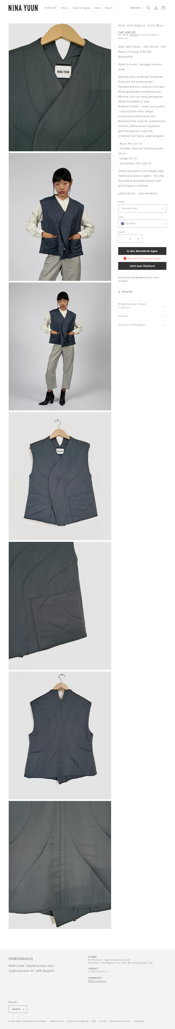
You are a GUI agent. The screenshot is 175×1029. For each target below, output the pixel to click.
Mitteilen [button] (127, 291)
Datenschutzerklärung (77, 1021)
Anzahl (121, 232)
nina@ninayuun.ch (21, 958)
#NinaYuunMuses (97, 981)
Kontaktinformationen (120, 1021)
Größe (121, 202)
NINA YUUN (22, 1021)
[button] (65, 7)
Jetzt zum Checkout (142, 265)
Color (121, 217)
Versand (134, 35)
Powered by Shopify (37, 1021)
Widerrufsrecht (57, 1021)
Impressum (139, 1021)
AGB (94, 1021)
